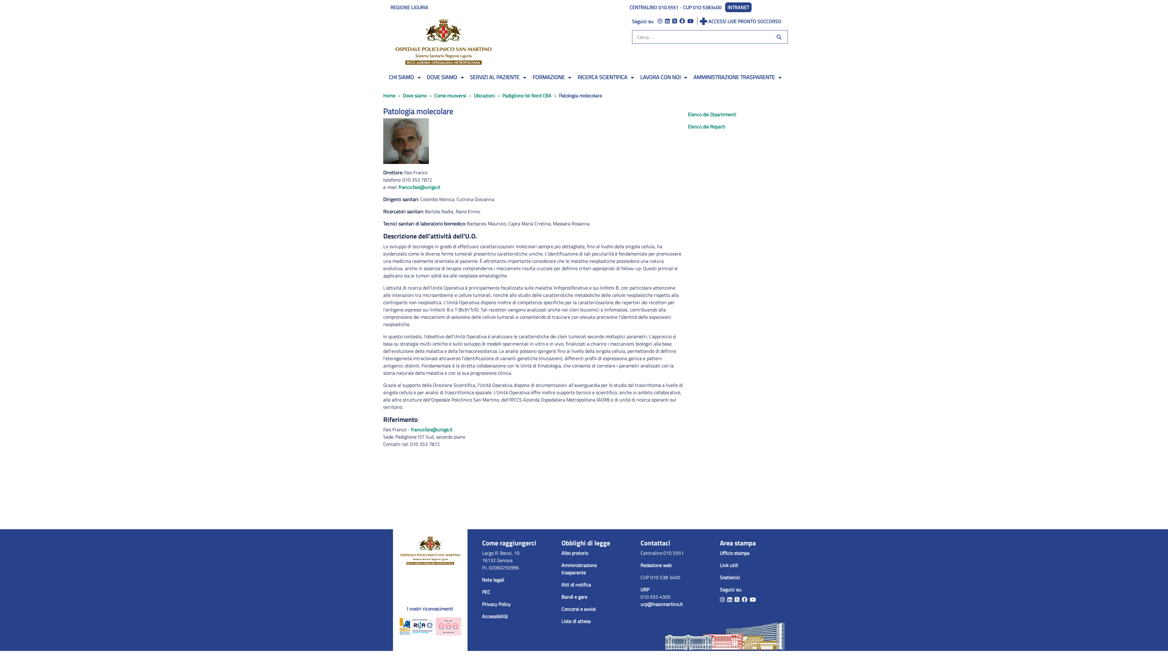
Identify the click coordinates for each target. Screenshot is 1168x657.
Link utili (729, 565)
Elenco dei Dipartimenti (712, 114)
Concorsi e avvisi (578, 609)
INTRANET (738, 7)
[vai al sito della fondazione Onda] (448, 626)
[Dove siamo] (461, 77)
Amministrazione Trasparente (734, 77)
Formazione (549, 77)
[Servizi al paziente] (524, 77)
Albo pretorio (574, 553)
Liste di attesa (576, 621)
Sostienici (730, 577)
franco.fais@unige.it (419, 187)
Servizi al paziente (495, 77)
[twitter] (674, 21)
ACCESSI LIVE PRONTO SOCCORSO (744, 21)
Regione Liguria (409, 7)
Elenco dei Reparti (706, 126)
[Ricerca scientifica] (631, 77)
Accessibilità (495, 616)
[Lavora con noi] (685, 77)
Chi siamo (401, 77)
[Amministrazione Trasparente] (779, 77)
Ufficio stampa (734, 553)
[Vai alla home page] (430, 549)
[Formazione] (569, 77)
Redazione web (656, 565)
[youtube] (690, 21)
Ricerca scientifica (602, 77)
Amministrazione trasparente (579, 568)
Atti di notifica (576, 584)
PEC (486, 592)
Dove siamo (442, 77)
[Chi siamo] (418, 77)
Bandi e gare (574, 596)
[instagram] (660, 21)
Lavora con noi (660, 77)
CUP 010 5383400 (702, 7)
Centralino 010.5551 (654, 7)
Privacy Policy (496, 604)
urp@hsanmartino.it (662, 604)
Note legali (493, 579)
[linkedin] (667, 21)
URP (645, 589)
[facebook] (682, 21)
